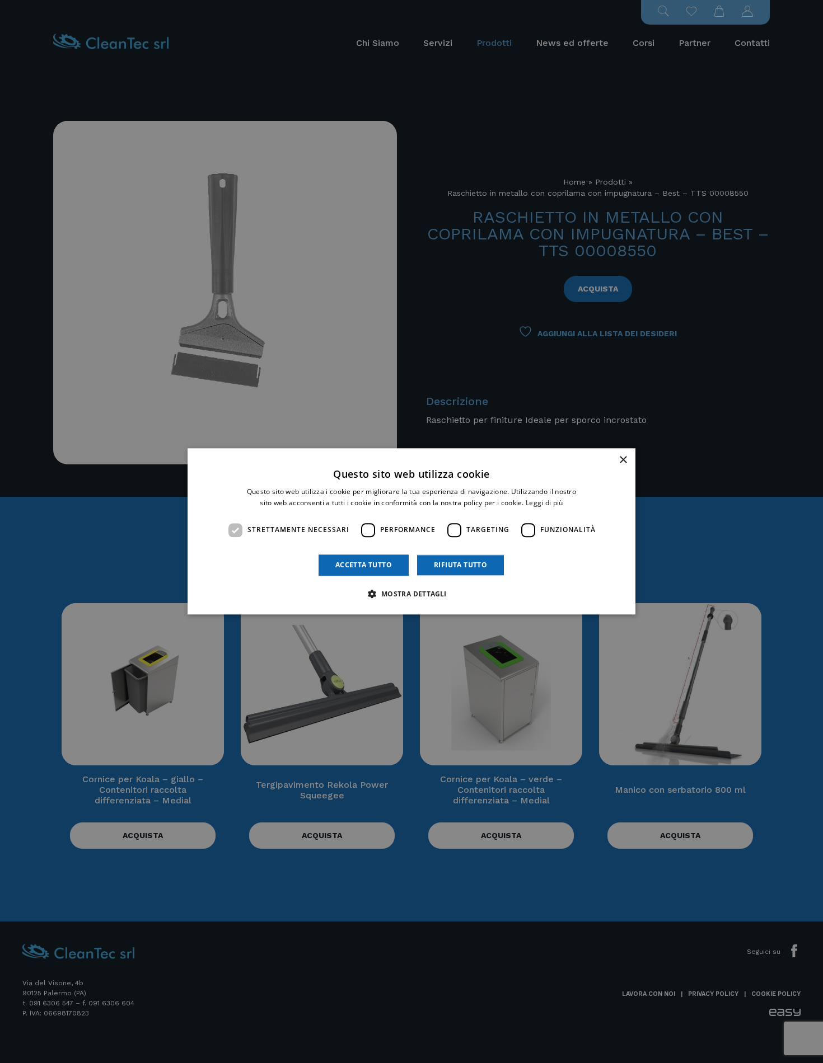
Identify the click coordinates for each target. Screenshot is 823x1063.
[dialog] (411, 531)
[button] (411, 594)
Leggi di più (544, 503)
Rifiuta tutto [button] (460, 565)
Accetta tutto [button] (363, 565)
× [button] (623, 460)
